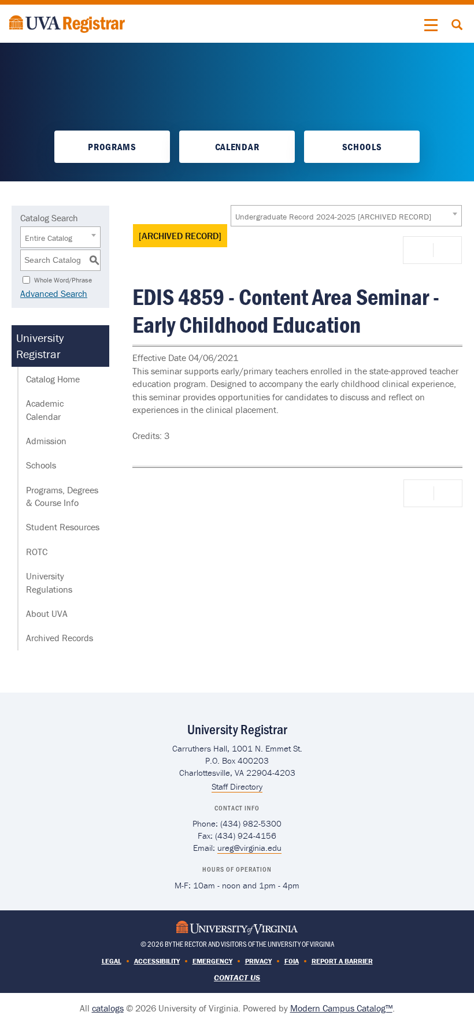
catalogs (108, 1008)
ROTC (36, 551)
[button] (431, 25)
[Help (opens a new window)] (446, 250)
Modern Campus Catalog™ (341, 1008)
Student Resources (62, 527)
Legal (111, 961)
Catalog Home (53, 379)
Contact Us (237, 977)
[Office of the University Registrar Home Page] (67, 22)
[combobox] (346, 215)
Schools (362, 146)
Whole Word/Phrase (63, 279)
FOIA (291, 961)
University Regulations (49, 582)
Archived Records (59, 637)
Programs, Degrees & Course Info (62, 496)
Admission (46, 441)
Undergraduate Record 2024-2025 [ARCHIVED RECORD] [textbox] (333, 216)
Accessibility (157, 961)
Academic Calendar (45, 409)
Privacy (258, 961)
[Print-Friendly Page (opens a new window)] (420, 250)
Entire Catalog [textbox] (48, 238)
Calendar (237, 146)
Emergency (212, 961)
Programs (112, 146)
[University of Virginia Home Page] (237, 926)
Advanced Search (53, 293)
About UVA (47, 613)
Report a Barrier (342, 961)
